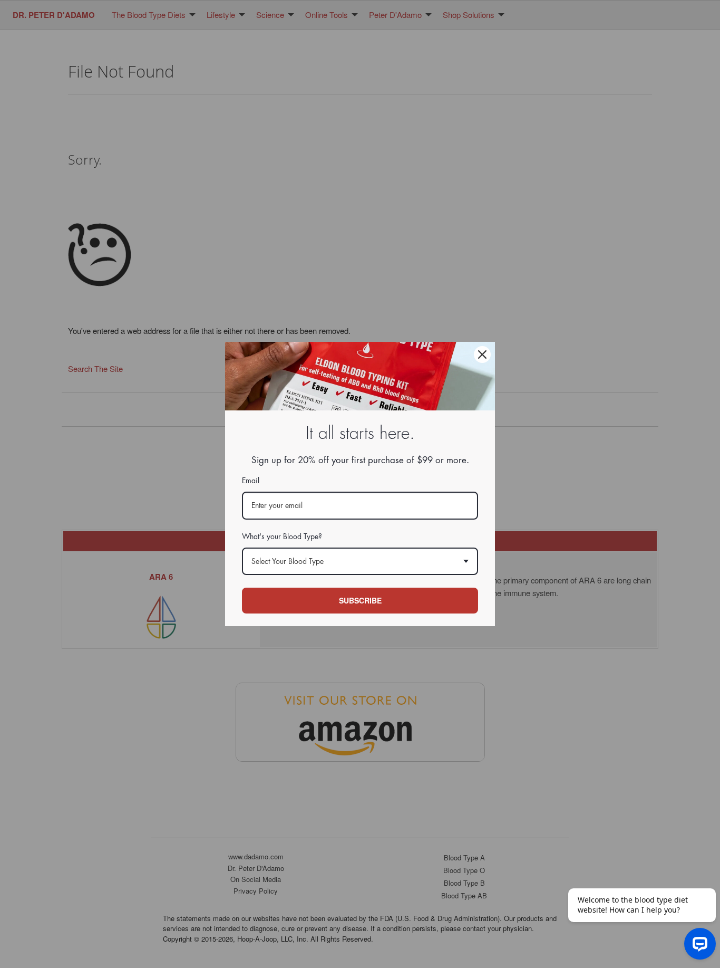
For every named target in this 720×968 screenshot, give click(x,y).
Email (250, 480)
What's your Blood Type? (282, 536)
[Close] (482, 354)
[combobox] (360, 562)
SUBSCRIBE (360, 600)
